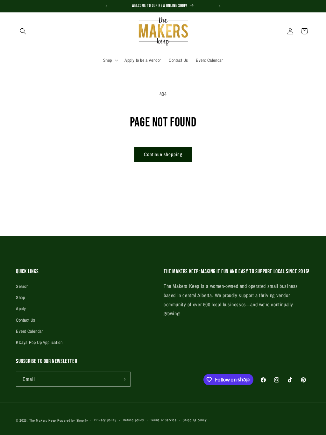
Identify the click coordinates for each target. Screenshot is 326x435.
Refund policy (133, 420)
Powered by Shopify (72, 420)
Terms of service (163, 420)
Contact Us (25, 320)
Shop (20, 297)
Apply (21, 308)
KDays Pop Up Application (39, 342)
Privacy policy (105, 420)
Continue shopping (163, 154)
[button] (23, 31)
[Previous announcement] (106, 6)
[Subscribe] (123, 379)
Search (22, 286)
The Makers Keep (42, 420)
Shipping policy (195, 420)
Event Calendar (29, 331)
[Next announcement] (220, 6)
